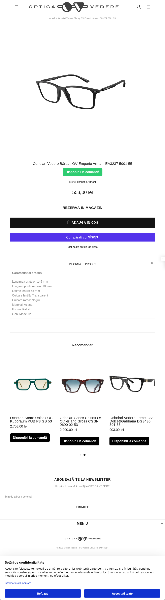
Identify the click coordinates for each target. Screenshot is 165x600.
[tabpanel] (33, 402)
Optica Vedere (73, 7)
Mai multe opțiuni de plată (83, 246)
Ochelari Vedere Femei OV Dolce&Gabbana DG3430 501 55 (131, 421)
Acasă (52, 18)
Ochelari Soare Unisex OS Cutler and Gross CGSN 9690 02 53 (81, 421)
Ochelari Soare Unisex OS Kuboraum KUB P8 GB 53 (31, 419)
